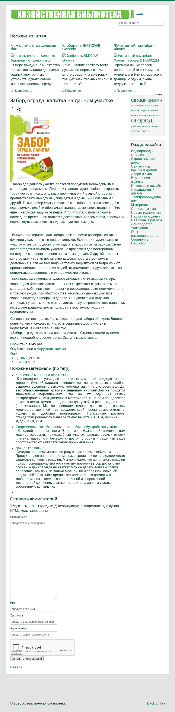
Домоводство (141, 224)
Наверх (16, 667)
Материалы (140, 205)
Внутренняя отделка (140, 180)
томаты (145, 131)
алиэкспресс (141, 110)
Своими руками (146, 100)
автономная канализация (144, 105)
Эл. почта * (17, 615)
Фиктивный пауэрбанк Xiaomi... (135, 47)
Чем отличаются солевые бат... (33, 47)
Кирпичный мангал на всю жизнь (41, 375)
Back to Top (156, 703)
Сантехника (140, 166)
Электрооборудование (146, 199)
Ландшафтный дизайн (143, 191)
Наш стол (138, 243)
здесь (92, 337)
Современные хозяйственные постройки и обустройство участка (67, 427)
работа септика (141, 126)
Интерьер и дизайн (146, 185)
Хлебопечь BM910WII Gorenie (81, 47)
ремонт (155, 126)
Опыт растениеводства (145, 233)
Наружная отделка (51, 349)
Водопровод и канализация (142, 153)
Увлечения (139, 228)
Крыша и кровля (144, 170)
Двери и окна (141, 174)
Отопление (140, 239)
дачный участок (28, 358)
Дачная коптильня (30, 448)
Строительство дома (143, 160)
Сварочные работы (146, 220)
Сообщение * (18, 516)
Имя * (14, 602)
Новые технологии (146, 212)
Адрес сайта (18, 628)
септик (135, 131)
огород (142, 120)
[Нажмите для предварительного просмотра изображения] (31, 148)
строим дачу (25, 361)
